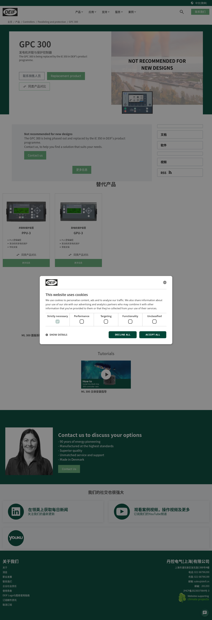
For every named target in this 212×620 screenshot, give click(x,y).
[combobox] (164, 282)
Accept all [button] (153, 334)
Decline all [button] (122, 334)
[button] (56, 334)
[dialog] (106, 310)
